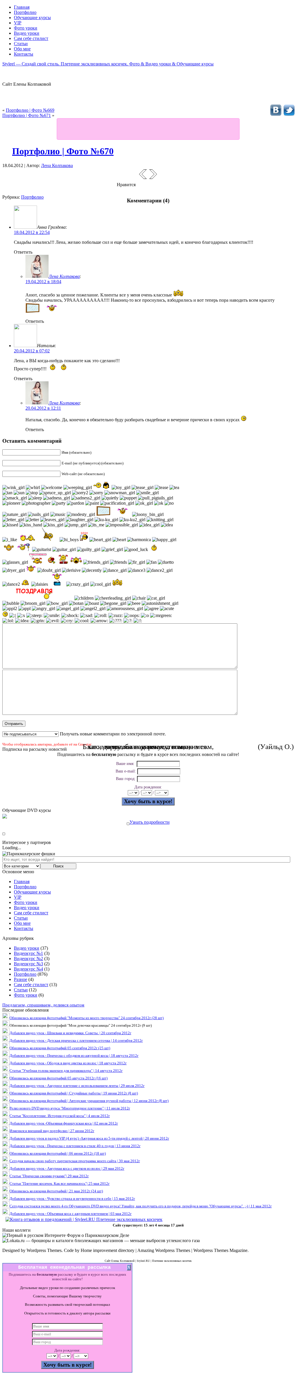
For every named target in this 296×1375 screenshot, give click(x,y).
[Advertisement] (148, 129)
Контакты (23, 928)
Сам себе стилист (31, 912)
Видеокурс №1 (28, 953)
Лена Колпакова (57, 165)
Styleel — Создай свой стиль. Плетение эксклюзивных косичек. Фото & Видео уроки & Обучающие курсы (108, 63)
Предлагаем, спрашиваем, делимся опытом (43, 1004)
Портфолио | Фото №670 (63, 151)
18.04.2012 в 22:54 (32, 232)
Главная (21, 881)
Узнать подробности (150, 822)
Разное (20, 979)
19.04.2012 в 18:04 (43, 281)
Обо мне (22, 923)
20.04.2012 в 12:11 (43, 408)
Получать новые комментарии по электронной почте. (112, 733)
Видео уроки (26, 907)
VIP (17, 897)
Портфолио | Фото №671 (26, 115)
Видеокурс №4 (28, 968)
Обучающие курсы (32, 891)
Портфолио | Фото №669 (30, 110)
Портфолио (32, 197)
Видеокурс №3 (28, 963)
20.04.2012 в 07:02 (32, 350)
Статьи (21, 918)
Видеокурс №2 (28, 958)
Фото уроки (25, 902)
